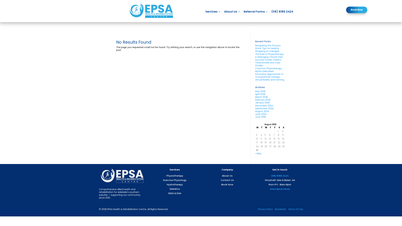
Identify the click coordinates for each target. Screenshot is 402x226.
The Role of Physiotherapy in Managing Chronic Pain (269, 56)
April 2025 (260, 94)
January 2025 (262, 102)
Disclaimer (281, 209)
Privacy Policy (265, 209)
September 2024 (264, 108)
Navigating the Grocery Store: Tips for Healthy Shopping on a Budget (268, 48)
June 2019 (260, 116)
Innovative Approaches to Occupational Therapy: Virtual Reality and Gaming (269, 77)
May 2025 (260, 91)
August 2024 (262, 111)
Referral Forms (254, 12)
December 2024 (264, 105)
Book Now (357, 9)
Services (211, 12)
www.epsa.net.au (280, 189)
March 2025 (261, 97)
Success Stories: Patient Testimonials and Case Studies (268, 62)
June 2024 (261, 114)
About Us (230, 12)
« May (258, 153)
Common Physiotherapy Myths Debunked (268, 70)
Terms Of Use (295, 209)
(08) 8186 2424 (282, 12)
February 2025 (263, 99)
